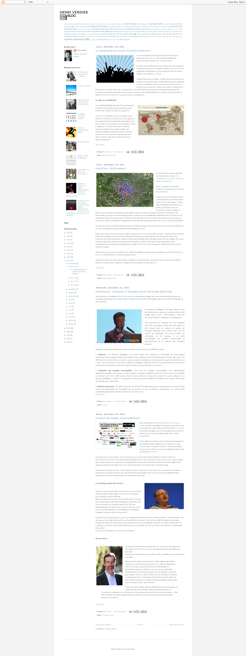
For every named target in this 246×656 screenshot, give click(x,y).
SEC (119, 90)
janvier (71, 324)
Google (66, 31)
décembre (72, 264)
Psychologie (88, 36)
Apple (113, 24)
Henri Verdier (81, 50)
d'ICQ (120, 465)
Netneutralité (108, 34)
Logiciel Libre (170, 31)
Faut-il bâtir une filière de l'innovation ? (83, 172)
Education (68, 29)
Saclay (142, 229)
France (159, 29)
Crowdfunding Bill (165, 61)
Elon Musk (79, 29)
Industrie (89, 31)
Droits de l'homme (162, 26)
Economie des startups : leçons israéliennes (118, 418)
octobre (71, 293)
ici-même (157, 74)
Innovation (100, 31)
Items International (126, 296)
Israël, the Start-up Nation (143, 549)
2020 (68, 233)
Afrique (83, 24)
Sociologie (92, 39)
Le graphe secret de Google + (81, 116)
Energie (87, 29)
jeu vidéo (147, 31)
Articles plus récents (103, 625)
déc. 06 (73, 285)
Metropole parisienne (72, 34)
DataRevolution (96, 26)
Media (178, 31)
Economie (174, 26)
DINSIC (132, 26)
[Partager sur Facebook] (140, 151)
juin (70, 307)
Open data (127, 34)
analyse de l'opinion (94, 24)
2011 (68, 261)
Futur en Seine (175, 29)
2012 (68, 257)
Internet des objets (124, 31)
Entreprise (96, 29)
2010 (68, 328)
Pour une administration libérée (83, 130)
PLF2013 (169, 34)
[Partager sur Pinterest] (143, 151)
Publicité (96, 36)
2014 (68, 250)
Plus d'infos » (100, 145)
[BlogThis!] (134, 151)
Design (108, 26)
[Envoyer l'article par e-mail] (127, 152)
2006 (68, 342)
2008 (68, 335)
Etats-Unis (131, 29)
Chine (164, 24)
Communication (174, 24)
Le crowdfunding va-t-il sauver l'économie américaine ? (123, 50)
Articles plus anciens (176, 625)
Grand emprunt (77, 31)
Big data (128, 24)
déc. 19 (73, 278)
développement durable (120, 26)
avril (70, 313)
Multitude (96, 34)
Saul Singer (160, 546)
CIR (99, 229)
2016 (68, 243)
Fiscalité (151, 29)
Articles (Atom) (111, 629)
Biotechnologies (141, 24)
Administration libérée (71, 24)
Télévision (110, 40)
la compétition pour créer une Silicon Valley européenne (170, 178)
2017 (68, 240)
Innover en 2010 (84, 86)
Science (152, 36)
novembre (72, 289)
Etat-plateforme (118, 29)
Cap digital (153, 24)
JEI (167, 226)
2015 (68, 247)
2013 (68, 254)
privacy (79, 36)
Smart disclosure (174, 36)
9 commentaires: (118, 275)
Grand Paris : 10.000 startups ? (111, 168)
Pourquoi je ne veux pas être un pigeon (83, 74)
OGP (118, 34)
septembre (72, 296)
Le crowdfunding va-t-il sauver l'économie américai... (78, 272)
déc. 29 (73, 267)
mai (69, 310)
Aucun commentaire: (120, 401)
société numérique (74, 39)
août (70, 300)
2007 (68, 339)
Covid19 (76, 26)
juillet (70, 303)
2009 (68, 332)
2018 (68, 236)
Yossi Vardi (179, 428)
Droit (152, 26)
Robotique (136, 36)
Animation (106, 24)
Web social (123, 40)
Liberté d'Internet (158, 31)
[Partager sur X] (137, 151)
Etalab (107, 29)
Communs (67, 26)
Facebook (143, 29)
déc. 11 (73, 281)
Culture (84, 26)
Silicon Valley (161, 36)
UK (116, 39)
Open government (144, 34)
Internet (112, 31)
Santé (145, 36)
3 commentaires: (118, 152)
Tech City (163, 202)
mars (70, 317)
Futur (166, 29)
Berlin (98, 255)
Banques (120, 24)
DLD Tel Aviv (152, 452)
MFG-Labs (87, 34)
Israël (134, 31)
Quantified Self (125, 36)
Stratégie (101, 40)
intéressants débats (108, 95)
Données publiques (143, 26)
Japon (140, 31)
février (71, 320)
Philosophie (158, 34)
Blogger (132, 649)
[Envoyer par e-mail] (132, 151)
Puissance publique (109, 36)
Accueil (140, 625)
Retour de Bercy (83, 142)
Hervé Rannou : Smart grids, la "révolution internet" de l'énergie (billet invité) (134, 291)
